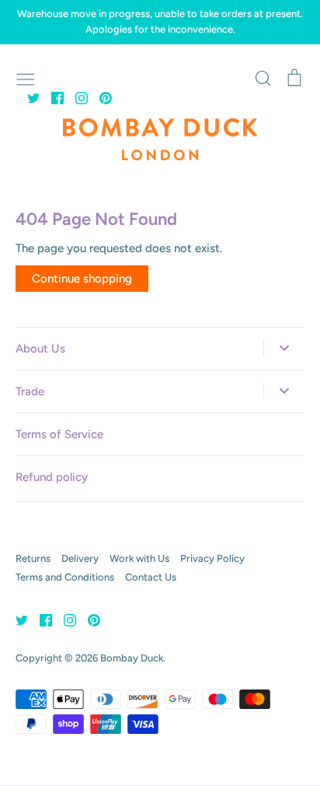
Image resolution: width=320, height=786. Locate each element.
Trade (30, 391)
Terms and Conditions (65, 577)
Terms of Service (59, 434)
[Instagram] (76, 97)
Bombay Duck (131, 658)
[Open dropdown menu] (283, 347)
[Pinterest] (100, 97)
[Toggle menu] (26, 78)
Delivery (80, 558)
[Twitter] (28, 97)
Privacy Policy (212, 558)
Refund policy (52, 477)
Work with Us (139, 558)
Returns (33, 558)
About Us (40, 349)
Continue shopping (82, 279)
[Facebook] (52, 97)
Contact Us (150, 577)
